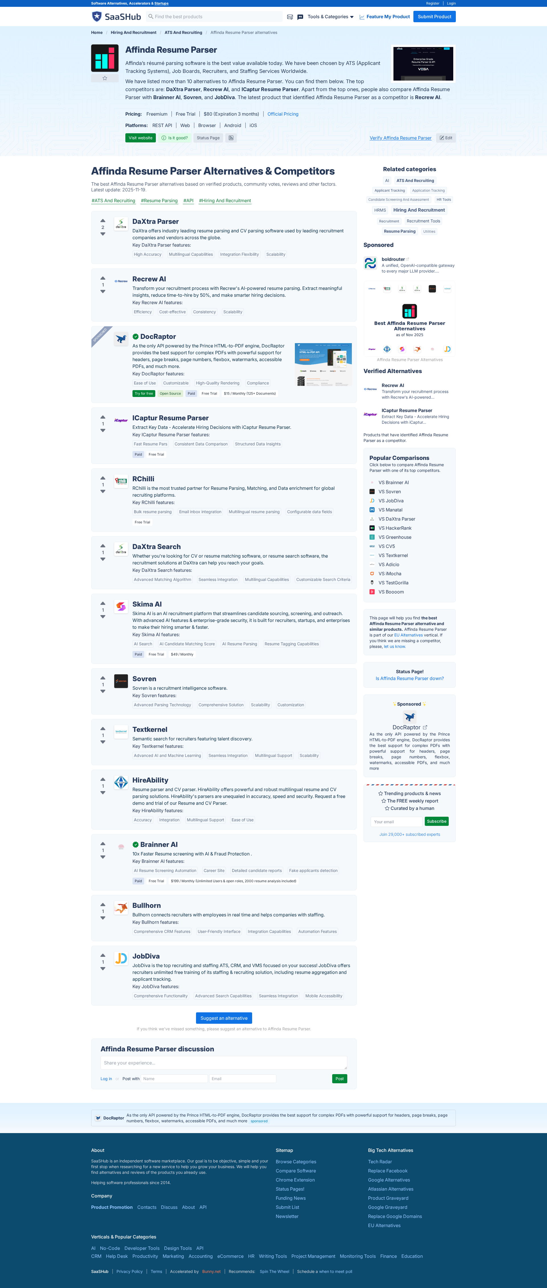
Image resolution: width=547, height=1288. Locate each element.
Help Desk (117, 1256)
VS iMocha (389, 573)
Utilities (429, 231)
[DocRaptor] (121, 339)
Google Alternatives (389, 1180)
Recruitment (389, 221)
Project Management (313, 1256)
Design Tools (178, 1248)
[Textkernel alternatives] (121, 732)
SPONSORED (100, 334)
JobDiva (225, 97)
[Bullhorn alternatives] (121, 908)
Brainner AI (167, 97)
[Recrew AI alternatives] (121, 281)
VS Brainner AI (393, 482)
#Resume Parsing (159, 200)
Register (433, 3)
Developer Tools (142, 1248)
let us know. (395, 646)
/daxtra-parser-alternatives (124, 215)
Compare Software (296, 1171)
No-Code (110, 1248)
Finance (388, 1256)
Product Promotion (112, 1207)
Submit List (287, 1207)
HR (251, 1256)
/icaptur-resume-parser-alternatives (134, 411)
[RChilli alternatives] (121, 481)
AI (387, 180)
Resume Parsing (400, 231)
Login (451, 3)
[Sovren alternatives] (121, 681)
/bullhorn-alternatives (119, 899)
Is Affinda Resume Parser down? (410, 678)
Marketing (173, 1256)
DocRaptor (407, 727)
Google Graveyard (387, 1207)
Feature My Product (388, 16)
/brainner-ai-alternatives (121, 838)
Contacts (146, 1207)
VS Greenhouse (394, 537)
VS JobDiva (390, 500)
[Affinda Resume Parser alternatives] (105, 58)
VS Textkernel (392, 555)
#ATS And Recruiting (113, 200)
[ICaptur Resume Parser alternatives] (121, 420)
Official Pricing (283, 114)
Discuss (169, 1207)
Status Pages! (290, 1189)
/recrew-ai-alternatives (120, 272)
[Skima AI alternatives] (121, 606)
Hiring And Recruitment (419, 210)
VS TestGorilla (393, 582)
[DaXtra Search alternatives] (121, 549)
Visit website (140, 137)
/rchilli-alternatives (116, 472)
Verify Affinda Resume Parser (401, 138)
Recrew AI (215, 89)
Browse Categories (296, 1161)
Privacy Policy (130, 1271)
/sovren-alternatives (117, 672)
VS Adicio (388, 564)
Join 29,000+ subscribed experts (409, 834)
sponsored (259, 1121)
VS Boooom (390, 592)
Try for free (144, 393)
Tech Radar (380, 1161)
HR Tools (444, 199)
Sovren (192, 97)
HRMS (380, 210)
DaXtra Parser (183, 89)
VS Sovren (389, 491)
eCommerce (230, 1256)
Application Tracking (428, 190)
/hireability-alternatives (120, 773)
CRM (96, 1256)
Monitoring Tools (358, 1256)
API (203, 1207)
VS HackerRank (394, 528)
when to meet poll (335, 1271)
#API (188, 200)
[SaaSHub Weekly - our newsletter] (290, 16)
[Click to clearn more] (273, 1118)
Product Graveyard (388, 1198)
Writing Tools (273, 1256)
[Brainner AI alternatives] (121, 847)
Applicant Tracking (390, 190)
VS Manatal (390, 510)
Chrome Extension (295, 1180)
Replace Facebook (388, 1171)
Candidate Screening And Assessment (398, 199)
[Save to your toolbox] (105, 78)
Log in (107, 1078)
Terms (156, 1271)
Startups (161, 3)
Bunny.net (211, 1271)
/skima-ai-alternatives (119, 597)
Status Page (208, 137)
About (188, 1207)
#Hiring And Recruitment (225, 200)
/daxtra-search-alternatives (125, 540)
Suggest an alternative (224, 1018)
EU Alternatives (408, 634)
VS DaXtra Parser (396, 519)
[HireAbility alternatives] (121, 782)
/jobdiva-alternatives (118, 949)
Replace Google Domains (395, 1216)
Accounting (201, 1256)
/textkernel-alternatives (120, 723)
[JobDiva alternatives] (121, 958)
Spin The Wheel (274, 1271)
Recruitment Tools (423, 220)
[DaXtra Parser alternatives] (121, 224)
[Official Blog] (231, 137)
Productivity (145, 1256)
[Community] (300, 16)
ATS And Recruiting (415, 180)
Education (412, 1256)
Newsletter (287, 1216)
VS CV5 (386, 546)
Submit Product (434, 16)
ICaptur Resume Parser (270, 89)
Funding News (291, 1198)
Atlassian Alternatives (390, 1189)
